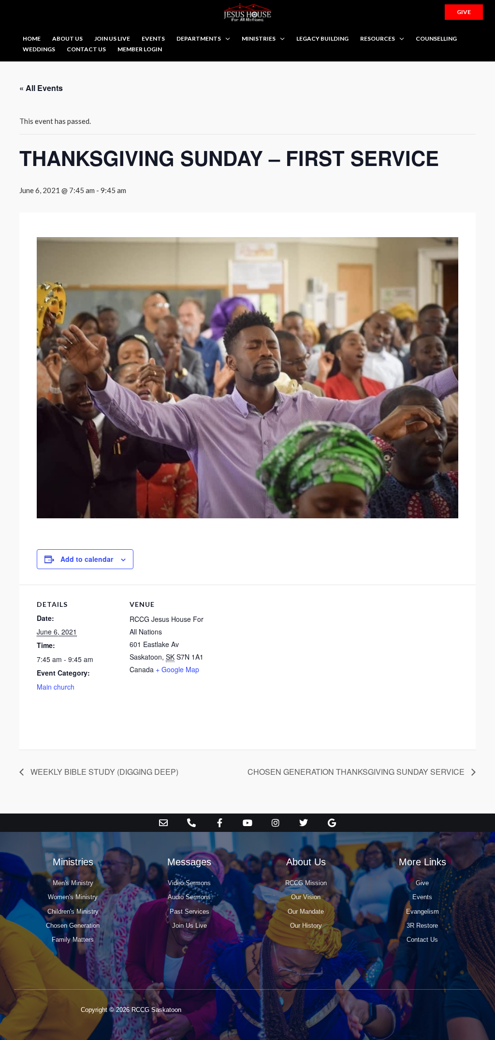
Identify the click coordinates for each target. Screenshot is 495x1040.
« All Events (41, 87)
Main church (55, 687)
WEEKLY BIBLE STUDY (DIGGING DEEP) (103, 771)
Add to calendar (86, 559)
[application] (225, 38)
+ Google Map (177, 669)
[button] (464, 12)
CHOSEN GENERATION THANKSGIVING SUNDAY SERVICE (357, 771)
